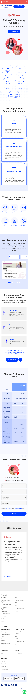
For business (18, 653)
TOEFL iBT (4, 616)
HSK (16, 603)
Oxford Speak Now (6, 604)
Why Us (3, 661)
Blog (2, 653)
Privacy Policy (8, 508)
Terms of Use (4, 666)
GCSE (16, 611)
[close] (26, 1)
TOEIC (3, 621)
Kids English (4, 632)
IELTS (2, 619)
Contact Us (4, 664)
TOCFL (16, 605)
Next (13, 513)
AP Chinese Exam (19, 608)
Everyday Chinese (19, 600)
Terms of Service (18, 508)
